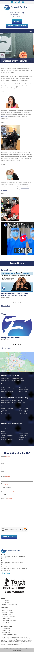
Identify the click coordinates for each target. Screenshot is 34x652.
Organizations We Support (9, 634)
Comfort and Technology (9, 620)
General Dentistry (7, 610)
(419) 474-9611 (14, 13)
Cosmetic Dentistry (7, 614)
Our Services (5, 602)
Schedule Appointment (17, 26)
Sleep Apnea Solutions (8, 616)
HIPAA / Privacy (17, 650)
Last (2, 471)
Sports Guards (6, 630)
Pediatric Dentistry (7, 628)
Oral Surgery (5, 622)
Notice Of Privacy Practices (9, 604)
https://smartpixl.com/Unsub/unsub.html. (11, 644)
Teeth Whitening (6, 618)
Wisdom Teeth (6, 632)
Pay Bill (17, 21)
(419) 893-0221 (14, 15)
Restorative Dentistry (8, 612)
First (2, 463)
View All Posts (5, 306)
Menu (31, 31)
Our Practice (5, 600)
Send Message (9, 536)
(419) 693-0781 (14, 17)
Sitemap (28, 648)
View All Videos (6, 348)
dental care (4, 116)
